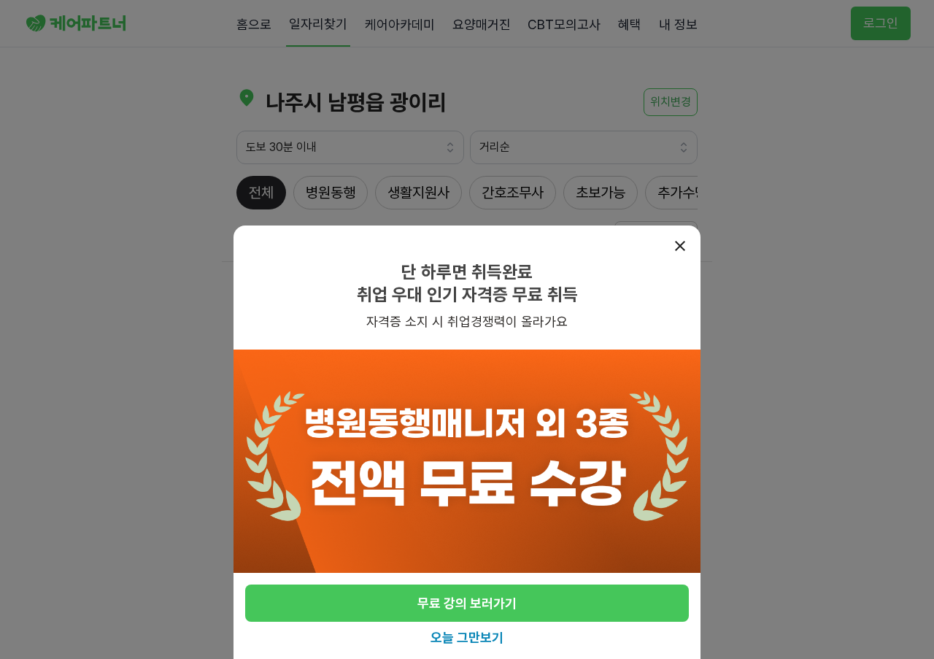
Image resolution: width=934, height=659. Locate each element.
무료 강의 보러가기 (467, 603)
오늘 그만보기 (467, 637)
